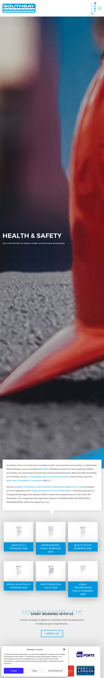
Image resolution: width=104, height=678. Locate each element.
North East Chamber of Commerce (24, 480)
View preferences (55, 671)
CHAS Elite (28, 487)
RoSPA (45, 469)
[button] (64, 649)
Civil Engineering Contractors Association (49, 476)
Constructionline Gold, (46, 487)
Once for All (77, 487)
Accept (14, 671)
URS (47, 502)
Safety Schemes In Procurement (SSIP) (51, 490)
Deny (34, 671)
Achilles (18, 487)
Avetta (62, 487)
